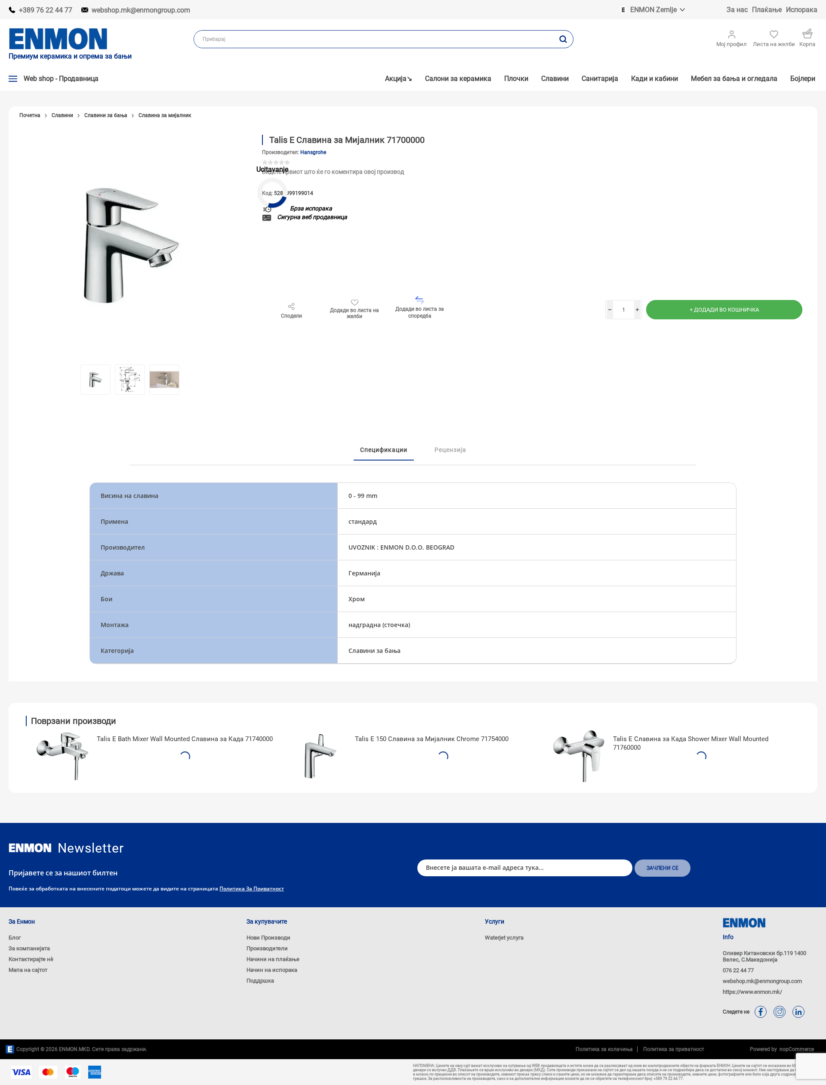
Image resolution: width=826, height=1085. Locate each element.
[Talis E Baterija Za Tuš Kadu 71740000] (62, 756)
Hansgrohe (313, 152)
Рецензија (450, 449)
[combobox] (373, 39)
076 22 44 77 (738, 970)
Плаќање (767, 10)
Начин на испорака (272, 970)
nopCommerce (795, 1049)
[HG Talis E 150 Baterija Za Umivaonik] (320, 756)
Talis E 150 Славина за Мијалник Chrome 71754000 (432, 739)
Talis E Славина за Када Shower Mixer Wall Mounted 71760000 (690, 743)
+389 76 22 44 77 (45, 10)
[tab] (384, 450)
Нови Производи (268, 937)
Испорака (801, 10)
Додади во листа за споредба (419, 312)
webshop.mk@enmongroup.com (141, 10)
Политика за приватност (251, 888)
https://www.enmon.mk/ (752, 992)
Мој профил (731, 44)
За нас (737, 10)
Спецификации (383, 449)
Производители (267, 948)
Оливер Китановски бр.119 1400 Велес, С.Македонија (764, 956)
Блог (15, 937)
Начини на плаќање (273, 959)
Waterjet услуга (504, 937)
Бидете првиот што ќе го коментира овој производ (333, 171)
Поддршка (260, 980)
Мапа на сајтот (28, 970)
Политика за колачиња (604, 1049)
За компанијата (29, 948)
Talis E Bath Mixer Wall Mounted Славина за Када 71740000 (185, 739)
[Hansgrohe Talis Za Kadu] (578, 756)
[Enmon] (30, 848)
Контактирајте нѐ (31, 959)
